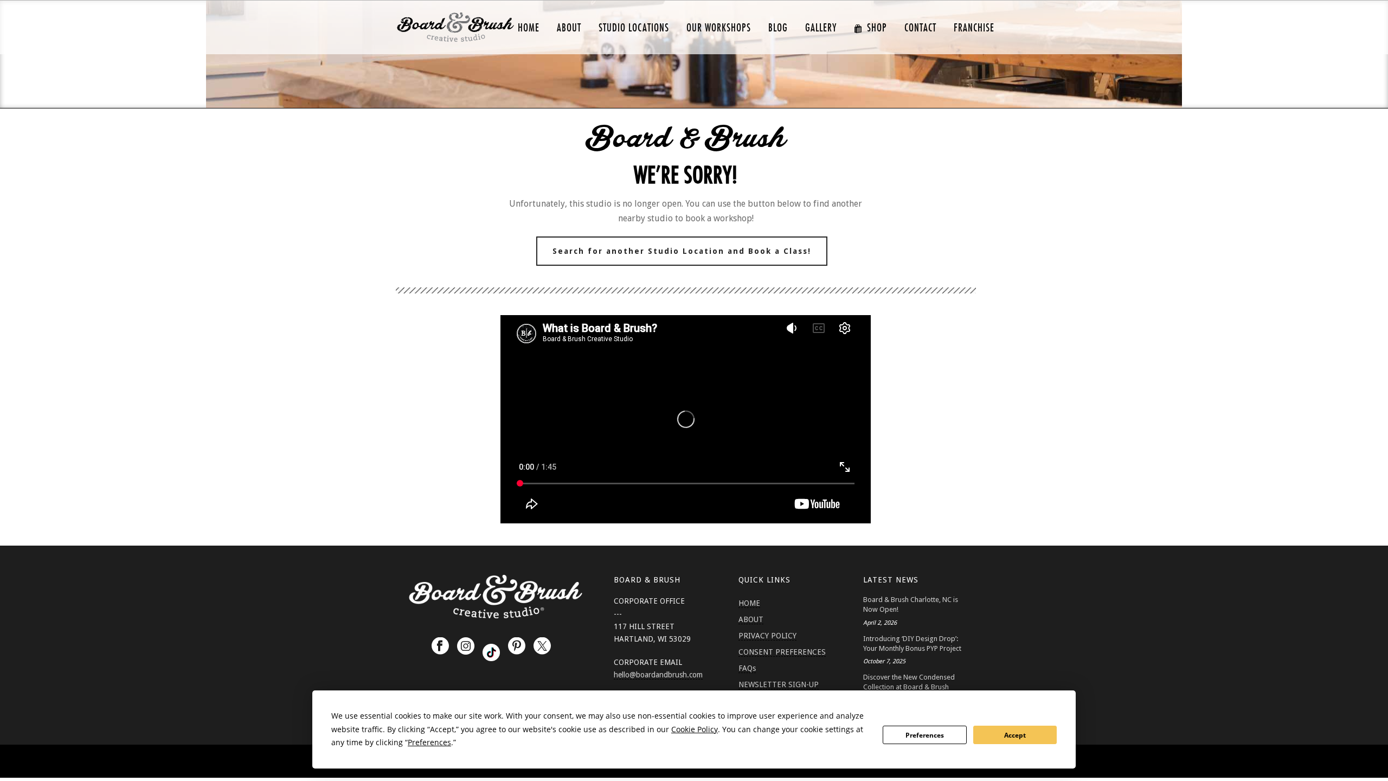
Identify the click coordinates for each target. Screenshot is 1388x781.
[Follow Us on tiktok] (491, 652)
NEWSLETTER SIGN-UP (778, 684)
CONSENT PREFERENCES (782, 652)
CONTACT (920, 28)
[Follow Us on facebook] (440, 646)
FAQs (747, 668)
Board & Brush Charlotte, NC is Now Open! (910, 604)
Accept (1015, 735)
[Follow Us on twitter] (542, 646)
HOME (528, 28)
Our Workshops (718, 28)
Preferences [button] (429, 742)
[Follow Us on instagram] (465, 646)
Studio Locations (634, 28)
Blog (778, 28)
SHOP (877, 28)
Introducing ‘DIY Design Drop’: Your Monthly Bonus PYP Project (912, 643)
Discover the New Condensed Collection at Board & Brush (909, 682)
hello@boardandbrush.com (658, 674)
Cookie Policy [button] (694, 729)
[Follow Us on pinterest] (516, 646)
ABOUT (569, 28)
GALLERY (821, 28)
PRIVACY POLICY (767, 635)
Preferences (924, 735)
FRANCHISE (974, 28)
